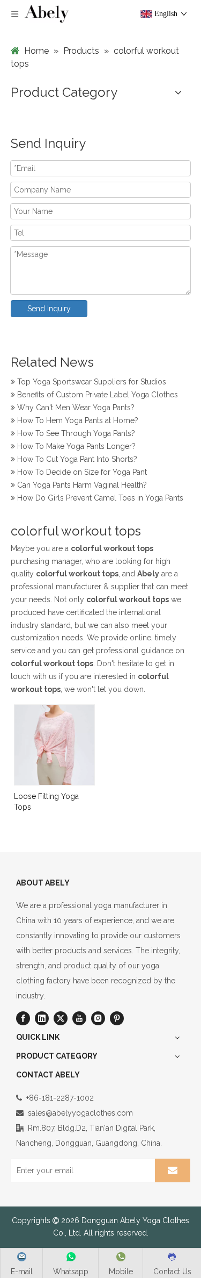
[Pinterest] (117, 1018)
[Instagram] (98, 1018)
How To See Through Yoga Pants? (75, 432)
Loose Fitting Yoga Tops (46, 801)
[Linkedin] (42, 1018)
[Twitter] (61, 1018)
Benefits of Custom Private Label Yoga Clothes (96, 393)
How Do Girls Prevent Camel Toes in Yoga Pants (99, 496)
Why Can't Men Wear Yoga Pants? (75, 406)
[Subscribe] (172, 1170)
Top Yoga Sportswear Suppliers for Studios (90, 380)
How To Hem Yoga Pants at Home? (76, 419)
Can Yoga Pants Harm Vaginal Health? (81, 484)
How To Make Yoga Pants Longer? (75, 445)
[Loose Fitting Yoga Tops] (54, 744)
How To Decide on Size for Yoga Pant (81, 471)
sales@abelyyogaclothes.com (80, 1113)
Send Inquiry (49, 308)
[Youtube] (79, 1018)
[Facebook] (23, 1018)
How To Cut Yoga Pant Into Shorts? (76, 458)
